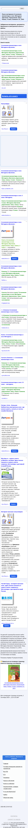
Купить (13, 129)
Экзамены (6, 777)
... (26, 102)
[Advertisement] (14, 151)
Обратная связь (8, 797)
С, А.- (9, 311)
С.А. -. (12, 358)
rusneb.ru (4, 398)
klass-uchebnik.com (7, 188)
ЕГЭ (4, 774)
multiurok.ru (5, 328)
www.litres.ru (5, 258)
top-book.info (6, 351)
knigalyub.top (6, 303)
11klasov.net (5, 63)
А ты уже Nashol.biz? (9, 791)
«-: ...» (12, 335)
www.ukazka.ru (6, 215)
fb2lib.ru (4, 280)
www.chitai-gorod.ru (8, 623)
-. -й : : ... (12, 383)
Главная (5, 763)
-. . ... (12, 196)
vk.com (4, 88)
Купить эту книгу (10, 96)
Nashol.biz (7, 823)
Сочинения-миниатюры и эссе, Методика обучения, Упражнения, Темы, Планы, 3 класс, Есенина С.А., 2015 (14, 685)
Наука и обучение (8, 780)
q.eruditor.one (6, 375)
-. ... (11, 46)
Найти (5, 794)
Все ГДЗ (5, 771)
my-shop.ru (5, 129)
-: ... (11, 267)
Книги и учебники (8, 783)
